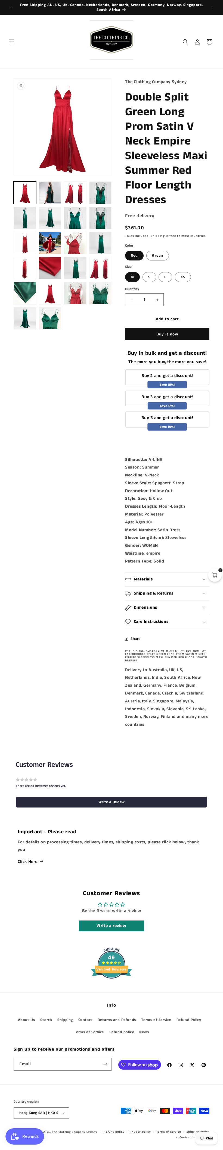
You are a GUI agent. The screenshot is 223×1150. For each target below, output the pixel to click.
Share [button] (136, 639)
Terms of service (168, 1132)
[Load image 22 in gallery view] (25, 318)
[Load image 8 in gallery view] (100, 218)
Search (46, 1020)
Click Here (28, 862)
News (144, 1032)
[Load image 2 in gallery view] (50, 192)
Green (157, 255)
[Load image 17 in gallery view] (100, 268)
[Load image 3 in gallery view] (75, 192)
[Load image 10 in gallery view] (50, 243)
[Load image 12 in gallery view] (75, 243)
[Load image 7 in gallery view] (75, 218)
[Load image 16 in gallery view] (75, 268)
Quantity (132, 289)
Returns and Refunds (117, 1020)
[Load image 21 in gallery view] (100, 293)
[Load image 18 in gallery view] (25, 293)
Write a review (111, 926)
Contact (85, 1020)
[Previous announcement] (11, 8)
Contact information (194, 1137)
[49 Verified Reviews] (111, 988)
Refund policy (121, 1032)
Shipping (158, 236)
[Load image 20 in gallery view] (75, 293)
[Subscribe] (105, 1064)
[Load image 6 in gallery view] (50, 218)
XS (183, 277)
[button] (11, 42)
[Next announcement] (212, 8)
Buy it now (167, 334)
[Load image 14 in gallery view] (25, 268)
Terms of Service (156, 1020)
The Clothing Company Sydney (74, 1132)
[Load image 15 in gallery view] (50, 268)
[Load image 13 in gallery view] (100, 243)
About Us (26, 1020)
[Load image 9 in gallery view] (25, 243)
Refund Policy (188, 1020)
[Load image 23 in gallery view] (50, 318)
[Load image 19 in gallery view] (50, 293)
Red (134, 255)
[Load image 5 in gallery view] (25, 218)
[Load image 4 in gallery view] (100, 192)
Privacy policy (140, 1132)
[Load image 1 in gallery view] (25, 192)
